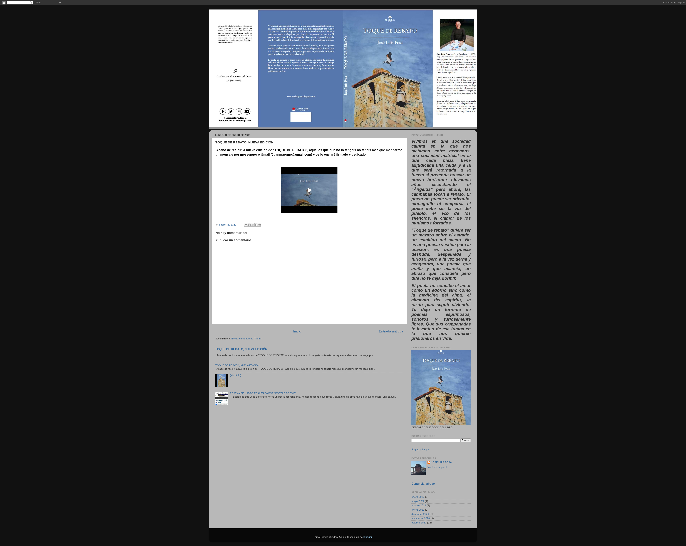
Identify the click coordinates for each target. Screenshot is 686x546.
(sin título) (235, 375)
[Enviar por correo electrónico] (246, 225)
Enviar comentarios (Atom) (246, 338)
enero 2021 (417, 509)
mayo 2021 (417, 501)
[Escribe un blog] (249, 225)
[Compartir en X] (253, 225)
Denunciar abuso (423, 483)
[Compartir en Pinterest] (259, 225)
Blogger (367, 537)
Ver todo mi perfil (437, 467)
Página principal (420, 449)
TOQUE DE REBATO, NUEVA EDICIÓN (241, 349)
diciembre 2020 (420, 514)
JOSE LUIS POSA (441, 462)
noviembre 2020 (420, 518)
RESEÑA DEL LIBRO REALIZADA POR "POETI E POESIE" (263, 393)
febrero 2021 (418, 505)
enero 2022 (417, 497)
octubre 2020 (418, 522)
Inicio (297, 331)
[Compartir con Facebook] (256, 225)
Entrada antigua (391, 331)
